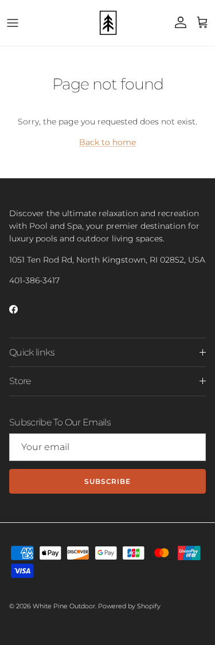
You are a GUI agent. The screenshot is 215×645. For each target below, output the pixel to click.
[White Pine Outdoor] (108, 23)
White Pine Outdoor (64, 606)
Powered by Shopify (129, 606)
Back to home (107, 142)
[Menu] (12, 23)
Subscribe (107, 481)
